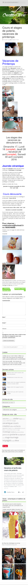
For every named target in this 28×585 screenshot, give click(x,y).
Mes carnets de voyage (15, 429)
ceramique (7, 423)
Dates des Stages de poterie (10, 282)
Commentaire (6, 300)
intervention (18, 428)
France (10, 428)
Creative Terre (14, 15)
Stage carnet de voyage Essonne (15, 387)
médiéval (13, 432)
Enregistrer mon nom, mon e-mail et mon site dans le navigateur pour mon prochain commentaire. (14, 336)
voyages (7, 440)
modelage (6, 432)
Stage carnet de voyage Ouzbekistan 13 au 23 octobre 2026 (16, 382)
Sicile (4, 437)
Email (3, 323)
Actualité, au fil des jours (18, 280)
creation (6, 426)
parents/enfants (20, 432)
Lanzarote (23, 428)
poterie (13, 434)
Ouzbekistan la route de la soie (15, 377)
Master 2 (4, 429)
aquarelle (11, 419)
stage (7, 437)
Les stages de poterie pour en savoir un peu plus (13, 282)
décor (12, 426)
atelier (16, 418)
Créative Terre (15, 39)
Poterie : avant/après (6, 289)
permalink (15, 285)
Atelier (13, 12)
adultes (6, 418)
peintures (6, 435)
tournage (14, 437)
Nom (3, 317)
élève (17, 440)
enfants (17, 426)
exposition (5, 428)
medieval (8, 429)
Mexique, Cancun (20, 289)
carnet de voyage (11, 420)
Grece (13, 428)
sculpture (21, 434)
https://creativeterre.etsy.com (9, 544)
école (13, 441)
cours (15, 423)
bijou (20, 419)
